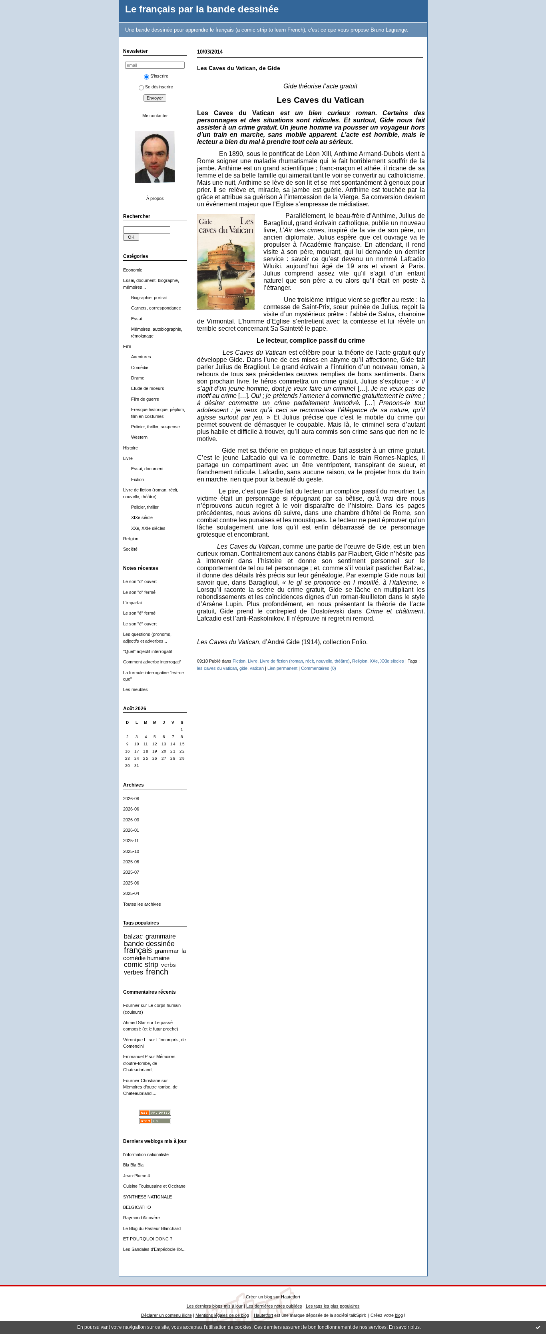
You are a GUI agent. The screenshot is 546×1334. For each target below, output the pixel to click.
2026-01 (131, 830)
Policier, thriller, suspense (155, 426)
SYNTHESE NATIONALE (147, 1196)
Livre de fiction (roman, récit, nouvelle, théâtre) (305, 661)
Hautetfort (290, 1296)
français (138, 950)
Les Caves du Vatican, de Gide (238, 68)
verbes (133, 972)
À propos (155, 198)
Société (130, 549)
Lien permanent (282, 668)
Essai (136, 318)
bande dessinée (149, 944)
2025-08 (131, 861)
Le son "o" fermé (139, 592)
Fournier (131, 1005)
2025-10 (131, 851)
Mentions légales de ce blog (222, 1315)
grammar (167, 950)
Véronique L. (135, 1039)
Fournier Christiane (141, 1080)
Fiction (137, 479)
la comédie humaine (154, 954)
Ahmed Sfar (134, 1022)
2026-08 (131, 798)
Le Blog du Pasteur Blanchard (152, 1228)
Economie (132, 270)
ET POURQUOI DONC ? (147, 1238)
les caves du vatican (217, 668)
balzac (133, 936)
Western (139, 437)
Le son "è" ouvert (140, 623)
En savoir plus (404, 1327)
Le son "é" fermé (139, 613)
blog (399, 1315)
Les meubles (135, 689)
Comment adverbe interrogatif (152, 661)
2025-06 (131, 883)
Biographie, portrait (149, 297)
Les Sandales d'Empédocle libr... (154, 1249)
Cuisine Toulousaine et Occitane (154, 1186)
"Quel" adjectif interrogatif (147, 651)
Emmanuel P (135, 1056)
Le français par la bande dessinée (202, 9)
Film (127, 346)
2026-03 (131, 819)
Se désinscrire (159, 86)
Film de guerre (145, 399)
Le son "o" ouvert (140, 581)
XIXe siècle (142, 517)
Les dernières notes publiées (274, 1306)
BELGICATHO (137, 1207)
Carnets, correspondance (156, 308)
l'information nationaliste (146, 1154)
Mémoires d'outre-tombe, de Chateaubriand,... (149, 1063)
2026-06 (131, 809)
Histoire (130, 447)
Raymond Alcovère (141, 1217)
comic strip (141, 965)
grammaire (160, 936)
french (157, 971)
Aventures (141, 356)
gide (243, 668)
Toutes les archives (142, 904)
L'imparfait (133, 602)
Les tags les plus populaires (333, 1306)
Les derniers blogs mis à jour (215, 1306)
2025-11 (131, 840)
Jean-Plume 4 (136, 1175)
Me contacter (155, 115)
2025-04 (131, 893)
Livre (128, 458)
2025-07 (131, 872)
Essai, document (147, 468)
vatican (257, 668)
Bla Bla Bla (133, 1164)
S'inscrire (159, 76)
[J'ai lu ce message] (538, 1327)
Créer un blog (259, 1296)
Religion (130, 538)
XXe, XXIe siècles (148, 528)
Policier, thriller (145, 507)
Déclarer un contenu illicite (166, 1315)
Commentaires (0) (318, 668)
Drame (137, 377)
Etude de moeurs (147, 388)
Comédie (139, 367)
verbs (168, 964)
